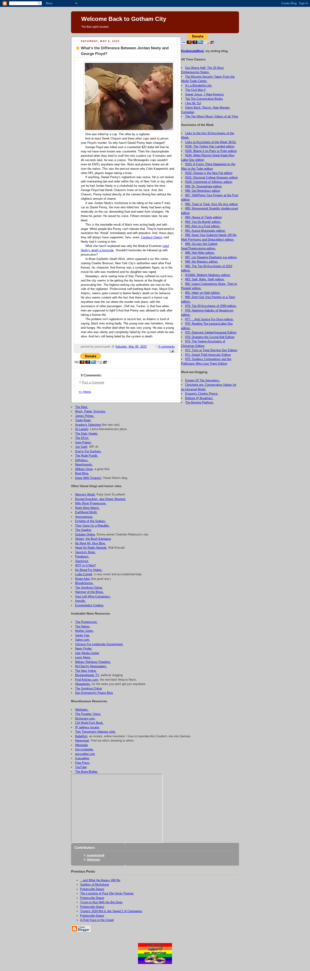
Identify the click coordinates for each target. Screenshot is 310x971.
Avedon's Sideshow (88, 424)
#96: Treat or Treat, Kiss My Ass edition (211, 204)
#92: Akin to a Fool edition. (202, 226)
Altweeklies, (83, 684)
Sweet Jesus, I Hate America (204, 94)
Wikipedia (81, 745)
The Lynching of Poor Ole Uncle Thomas (107, 893)
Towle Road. (83, 420)
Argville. (80, 601)
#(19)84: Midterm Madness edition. (208, 275)
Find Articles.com (86, 679)
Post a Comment (93, 382)
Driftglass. (82, 460)
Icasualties (82, 758)
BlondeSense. (84, 583)
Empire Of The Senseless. (202, 380)
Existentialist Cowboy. (89, 605)
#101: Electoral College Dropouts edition (211, 177)
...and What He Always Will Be (100, 880)
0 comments (166, 346)
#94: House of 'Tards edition (203, 217)
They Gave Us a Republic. (92, 525)
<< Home (85, 391)
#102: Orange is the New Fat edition (208, 173)
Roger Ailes (82, 578)
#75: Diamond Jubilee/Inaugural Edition (210, 332)
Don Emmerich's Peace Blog (94, 693)
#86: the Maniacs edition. (201, 261)
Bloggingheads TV (87, 675)
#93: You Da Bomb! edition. (203, 222)
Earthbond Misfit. (86, 512)
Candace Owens (151, 237)
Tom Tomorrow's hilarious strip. (95, 731)
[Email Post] (171, 351)
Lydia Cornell (83, 574)
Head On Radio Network (91, 547)
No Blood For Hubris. (89, 570)
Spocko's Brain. (85, 552)
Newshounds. (84, 464)
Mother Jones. (84, 630)
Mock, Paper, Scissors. (90, 411)
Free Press (82, 762)
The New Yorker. (86, 670)
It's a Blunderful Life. (198, 85)
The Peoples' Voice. (88, 714)
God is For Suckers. (88, 451)
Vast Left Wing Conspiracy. (93, 596)
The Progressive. (86, 622)
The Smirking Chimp (88, 688)
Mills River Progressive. (90, 503)
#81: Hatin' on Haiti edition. (202, 292)
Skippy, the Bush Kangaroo (93, 538)
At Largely (81, 429)
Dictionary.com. (85, 718)
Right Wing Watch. (87, 508)
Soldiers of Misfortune (94, 884)
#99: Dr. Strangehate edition (203, 186)
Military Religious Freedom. (93, 662)
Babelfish (81, 736)
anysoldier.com (85, 754)
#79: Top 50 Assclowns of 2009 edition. (211, 306)
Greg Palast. (83, 442)
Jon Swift (81, 446)
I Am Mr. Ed (193, 103)
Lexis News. (83, 657)
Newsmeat (82, 740)
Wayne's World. (85, 494)
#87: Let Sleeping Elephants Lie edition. (211, 257)
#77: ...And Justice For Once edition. (209, 319)
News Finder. (83, 648)
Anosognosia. (84, 516)
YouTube (81, 767)
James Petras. (84, 416)
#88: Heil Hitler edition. (200, 252)
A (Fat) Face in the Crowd (97, 920)
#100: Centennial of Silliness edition (208, 182)
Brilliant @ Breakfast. (199, 398)
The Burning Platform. (199, 402)
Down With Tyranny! (88, 478)
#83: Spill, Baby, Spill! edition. (205, 279)
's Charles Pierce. (201, 393)
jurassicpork (95, 855)
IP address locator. (87, 727)
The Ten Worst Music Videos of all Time (211, 116)
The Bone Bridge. (86, 771)
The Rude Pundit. (86, 455)
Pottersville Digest (92, 889)
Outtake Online (85, 534)
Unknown (93, 859)
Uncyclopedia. (84, 749)
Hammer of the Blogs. (89, 592)
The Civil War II (195, 90)
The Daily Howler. (86, 433)
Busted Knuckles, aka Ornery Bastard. (100, 499)
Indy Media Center (87, 653)
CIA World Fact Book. (89, 723)
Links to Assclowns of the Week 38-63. (210, 142)
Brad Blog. (82, 473)
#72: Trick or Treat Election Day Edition (211, 350)
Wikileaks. (82, 709)
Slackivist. (82, 561)
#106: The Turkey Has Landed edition (209, 146)
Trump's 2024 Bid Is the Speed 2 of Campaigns (111, 911)
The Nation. (82, 626)
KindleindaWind (192, 51)
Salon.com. (82, 639)
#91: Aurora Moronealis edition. (205, 230)
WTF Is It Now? (85, 565)
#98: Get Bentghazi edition (202, 190)
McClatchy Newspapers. (91, 666)
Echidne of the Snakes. (90, 521)
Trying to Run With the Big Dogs (101, 902)
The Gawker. (83, 530)
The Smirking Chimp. (89, 587)
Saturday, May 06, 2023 (131, 346)
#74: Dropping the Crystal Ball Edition (209, 337)
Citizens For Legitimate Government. (99, 644)
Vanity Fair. (82, 635)
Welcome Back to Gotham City (123, 18)
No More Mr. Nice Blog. (90, 543)
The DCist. (82, 438)
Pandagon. (82, 556)
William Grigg (84, 469)
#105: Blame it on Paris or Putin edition (211, 151)
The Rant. (81, 407)
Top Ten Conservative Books (204, 98)
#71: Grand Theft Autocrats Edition (208, 354)
